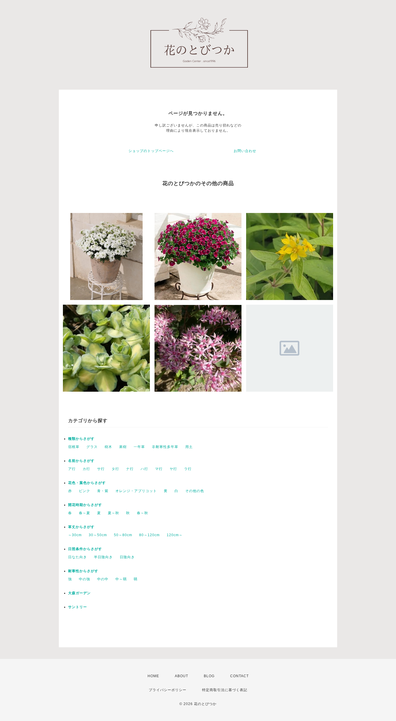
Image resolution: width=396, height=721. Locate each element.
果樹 (123, 447)
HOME (153, 676)
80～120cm (149, 535)
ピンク (84, 491)
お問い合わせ (245, 151)
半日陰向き (103, 557)
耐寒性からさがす (83, 571)
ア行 (72, 469)
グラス (92, 447)
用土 (189, 447)
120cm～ (175, 535)
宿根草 (73, 447)
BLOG (209, 676)
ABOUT (181, 676)
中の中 (102, 579)
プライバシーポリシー (167, 690)
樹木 (108, 447)
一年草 (139, 447)
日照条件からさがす (85, 549)
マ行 (159, 469)
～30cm (75, 535)
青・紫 (102, 491)
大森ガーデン (79, 593)
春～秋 (142, 513)
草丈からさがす (81, 527)
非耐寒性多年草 (165, 447)
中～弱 (121, 579)
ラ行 (188, 469)
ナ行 (130, 469)
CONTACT (239, 676)
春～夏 (84, 513)
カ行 (86, 469)
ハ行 (144, 469)
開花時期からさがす (85, 505)
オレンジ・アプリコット (136, 491)
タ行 (115, 469)
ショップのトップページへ (151, 151)
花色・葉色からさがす (87, 483)
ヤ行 (173, 469)
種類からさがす (81, 439)
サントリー (77, 607)
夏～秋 (113, 513)
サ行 (101, 469)
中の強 (84, 579)
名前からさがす (81, 461)
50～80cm (123, 535)
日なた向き (77, 557)
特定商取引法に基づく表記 (224, 690)
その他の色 (194, 491)
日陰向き (127, 557)
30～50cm (98, 535)
